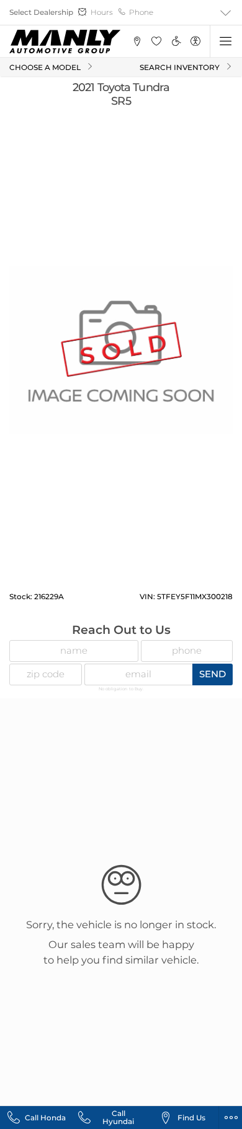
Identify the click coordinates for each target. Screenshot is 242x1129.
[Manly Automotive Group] (64, 41)
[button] (136, 41)
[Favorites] (156, 41)
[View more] (226, 12)
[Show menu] (226, 41)
